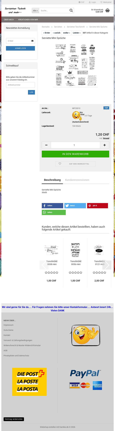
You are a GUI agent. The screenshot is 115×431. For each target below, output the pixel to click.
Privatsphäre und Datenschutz (16, 355)
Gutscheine (8, 330)
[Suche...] (71, 10)
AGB (5, 350)
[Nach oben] (8, 426)
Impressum (8, 325)
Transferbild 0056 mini (75, 262)
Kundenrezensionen (77, 179)
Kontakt (7, 335)
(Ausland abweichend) (80, 122)
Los (31, 92)
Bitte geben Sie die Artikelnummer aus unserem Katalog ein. (20, 78)
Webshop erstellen (48, 427)
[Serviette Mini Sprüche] (75, 65)
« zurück (56, 33)
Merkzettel (106, 2)
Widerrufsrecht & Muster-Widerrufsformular (22, 345)
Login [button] (93, 2)
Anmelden (20, 48)
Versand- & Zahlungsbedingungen (18, 340)
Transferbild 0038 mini (51, 262)
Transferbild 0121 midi (99, 262)
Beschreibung (52, 179)
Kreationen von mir (28, 19)
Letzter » (77, 33)
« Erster (46, 33)
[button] (81, 2)
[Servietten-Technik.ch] (15, 11)
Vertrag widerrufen (14, 419)
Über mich (9, 19)
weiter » (66, 33)
